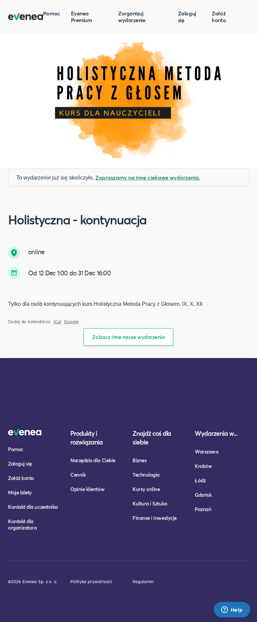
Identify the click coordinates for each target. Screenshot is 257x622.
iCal (57, 321)
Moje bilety (20, 492)
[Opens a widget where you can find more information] (231, 610)
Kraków (203, 466)
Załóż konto (219, 16)
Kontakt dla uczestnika (33, 506)
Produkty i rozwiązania (86, 437)
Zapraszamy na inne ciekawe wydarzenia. (147, 177)
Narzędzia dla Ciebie (92, 460)
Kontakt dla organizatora (22, 524)
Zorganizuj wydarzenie (131, 16)
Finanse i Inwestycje (155, 517)
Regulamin (143, 581)
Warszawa (206, 451)
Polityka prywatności (91, 581)
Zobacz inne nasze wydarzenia (128, 336)
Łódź (200, 480)
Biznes (140, 460)
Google (71, 321)
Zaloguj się (187, 16)
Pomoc (51, 13)
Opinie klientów (87, 489)
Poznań (203, 509)
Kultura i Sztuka (150, 503)
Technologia (146, 474)
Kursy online (146, 489)
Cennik (78, 474)
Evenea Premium (81, 16)
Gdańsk (203, 494)
